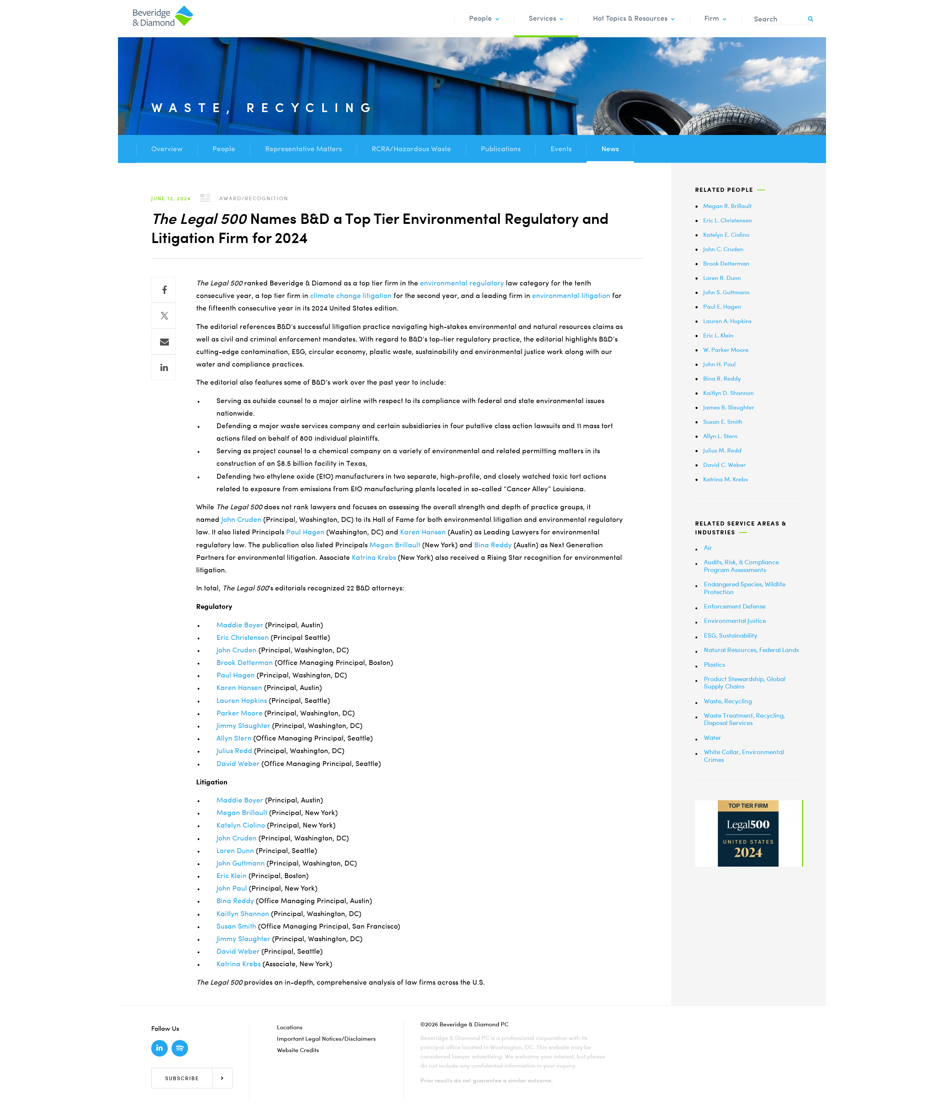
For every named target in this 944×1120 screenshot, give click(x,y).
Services (542, 18)
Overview (167, 149)
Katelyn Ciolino (240, 825)
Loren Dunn (235, 850)
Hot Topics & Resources (630, 18)
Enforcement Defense (735, 606)
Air (708, 547)
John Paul (231, 888)
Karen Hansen (423, 532)
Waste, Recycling (728, 701)
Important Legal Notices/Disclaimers (326, 1038)
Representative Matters (303, 149)
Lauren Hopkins (241, 700)
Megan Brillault (394, 545)
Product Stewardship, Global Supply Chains (744, 682)
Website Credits (298, 1050)
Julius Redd (234, 750)
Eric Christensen (242, 637)
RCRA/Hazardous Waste (411, 149)
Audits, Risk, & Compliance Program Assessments (741, 565)
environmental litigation (571, 295)
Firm (711, 18)
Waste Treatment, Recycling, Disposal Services (744, 719)
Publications (501, 149)
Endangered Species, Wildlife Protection (744, 587)
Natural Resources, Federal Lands (751, 649)
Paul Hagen (305, 532)
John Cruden (241, 519)
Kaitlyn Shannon (242, 913)
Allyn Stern (233, 738)
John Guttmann (240, 863)
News (610, 149)
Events (561, 149)
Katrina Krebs (374, 557)
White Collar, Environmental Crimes (744, 755)
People (480, 18)
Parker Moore (239, 713)
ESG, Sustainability (730, 635)
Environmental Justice (735, 620)
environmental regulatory (462, 283)
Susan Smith (236, 926)
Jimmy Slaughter (243, 725)
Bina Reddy (493, 545)
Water (712, 737)
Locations (289, 1027)
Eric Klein (231, 875)
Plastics (714, 664)
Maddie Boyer (239, 625)
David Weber (238, 763)
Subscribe (182, 1078)
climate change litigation (351, 295)
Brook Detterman (244, 662)
